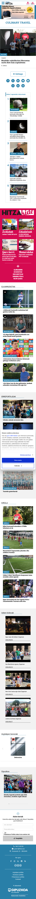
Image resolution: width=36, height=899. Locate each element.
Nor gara (18, 279)
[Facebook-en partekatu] (8, 80)
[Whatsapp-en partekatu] (13, 85)
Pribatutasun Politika (9, 834)
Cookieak (18, 879)
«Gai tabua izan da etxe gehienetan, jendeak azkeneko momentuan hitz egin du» (17, 384)
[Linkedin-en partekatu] (18, 85)
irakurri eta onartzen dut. (17, 834)
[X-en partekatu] (13, 80)
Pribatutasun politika (18, 877)
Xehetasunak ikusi (25, 455)
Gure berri (18, 270)
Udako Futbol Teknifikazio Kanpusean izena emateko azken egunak (17, 576)
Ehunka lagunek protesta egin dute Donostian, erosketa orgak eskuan (15, 795)
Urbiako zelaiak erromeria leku (13, 420)
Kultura (3, 54)
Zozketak (18, 272)
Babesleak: (18, 885)
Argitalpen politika (18, 872)
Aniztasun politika (18, 875)
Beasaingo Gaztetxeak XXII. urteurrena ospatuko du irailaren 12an (18, 198)
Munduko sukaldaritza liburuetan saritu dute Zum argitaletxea (15, 61)
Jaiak (12, 175)
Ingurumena (14, 109)
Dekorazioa (18, 757)
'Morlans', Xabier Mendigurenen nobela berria (17, 158)
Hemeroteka (18, 276)
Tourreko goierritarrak (10, 491)
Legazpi (3, 58)
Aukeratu (17, 465)
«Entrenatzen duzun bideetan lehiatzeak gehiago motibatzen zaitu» (16, 360)
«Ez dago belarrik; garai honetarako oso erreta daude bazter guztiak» (16, 335)
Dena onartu (18, 460)
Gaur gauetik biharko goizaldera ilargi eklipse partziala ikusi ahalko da (17, 136)
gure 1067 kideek (12, 435)
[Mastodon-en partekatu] (18, 80)
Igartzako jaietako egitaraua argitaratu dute (18, 179)
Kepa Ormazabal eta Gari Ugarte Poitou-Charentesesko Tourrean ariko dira (16, 600)
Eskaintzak (18, 274)
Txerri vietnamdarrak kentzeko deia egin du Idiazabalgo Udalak (17, 114)
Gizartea (13, 131)
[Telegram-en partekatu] (28, 80)
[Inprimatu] (23, 85)
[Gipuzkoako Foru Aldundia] (18, 892)
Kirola (6, 523)
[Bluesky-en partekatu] (23, 80)
